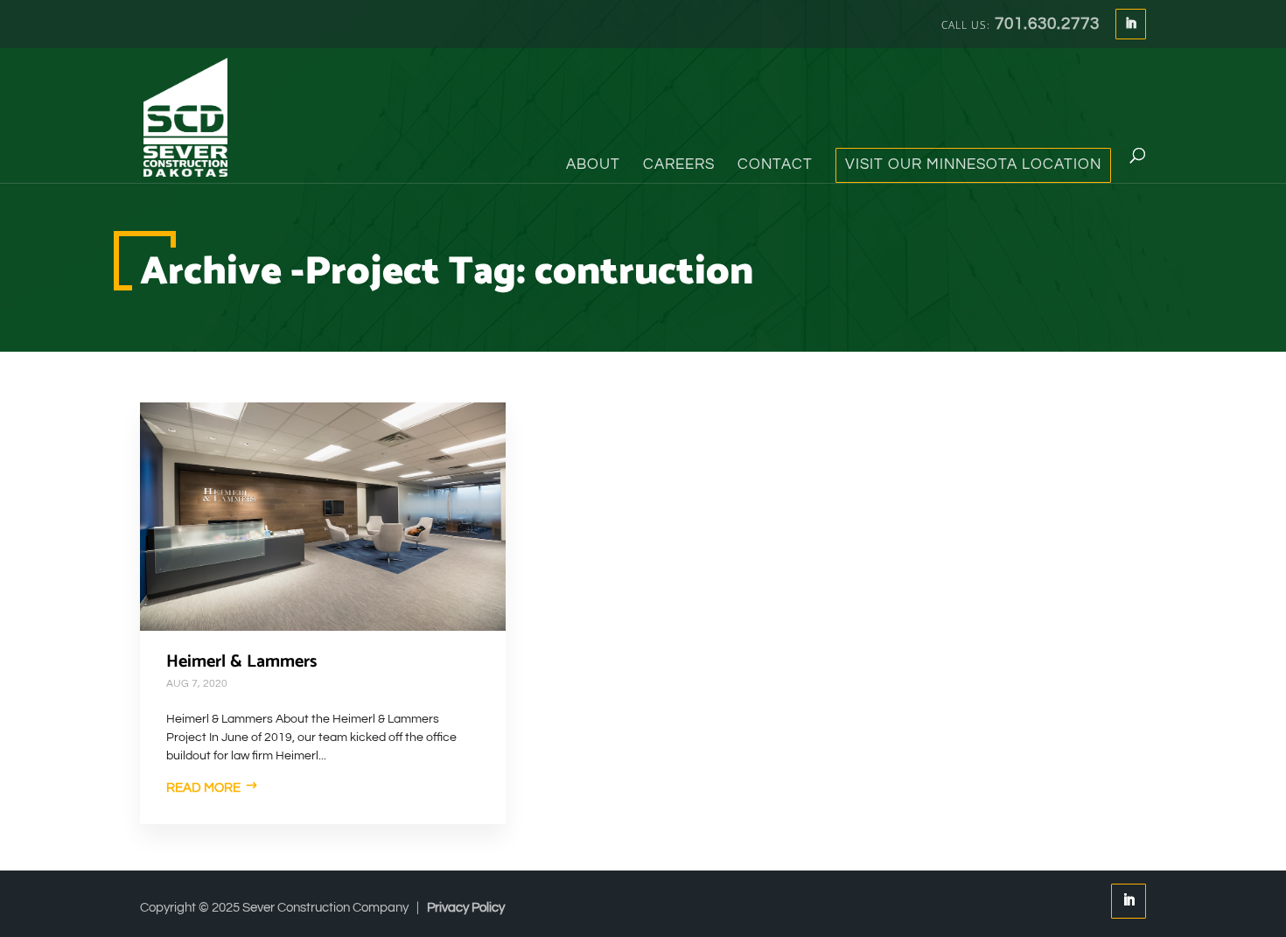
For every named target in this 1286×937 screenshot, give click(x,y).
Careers (679, 164)
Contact (775, 164)
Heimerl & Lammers (241, 661)
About (593, 164)
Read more (203, 787)
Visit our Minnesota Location (973, 164)
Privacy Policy (466, 907)
